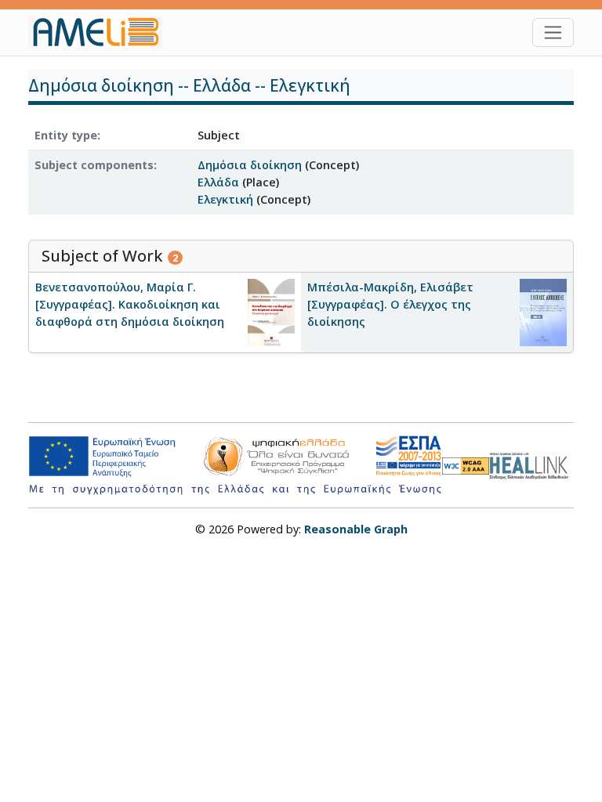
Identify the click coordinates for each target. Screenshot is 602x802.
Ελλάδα (218, 182)
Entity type (65, 135)
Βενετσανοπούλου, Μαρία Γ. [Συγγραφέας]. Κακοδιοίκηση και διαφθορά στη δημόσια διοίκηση (129, 304)
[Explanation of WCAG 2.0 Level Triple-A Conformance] (465, 466)
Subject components (94, 164)
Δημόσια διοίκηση (250, 164)
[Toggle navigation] (553, 32)
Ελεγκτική (225, 199)
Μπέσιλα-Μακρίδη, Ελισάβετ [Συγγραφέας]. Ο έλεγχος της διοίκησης (390, 304)
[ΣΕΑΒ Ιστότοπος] (531, 464)
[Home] (101, 32)
